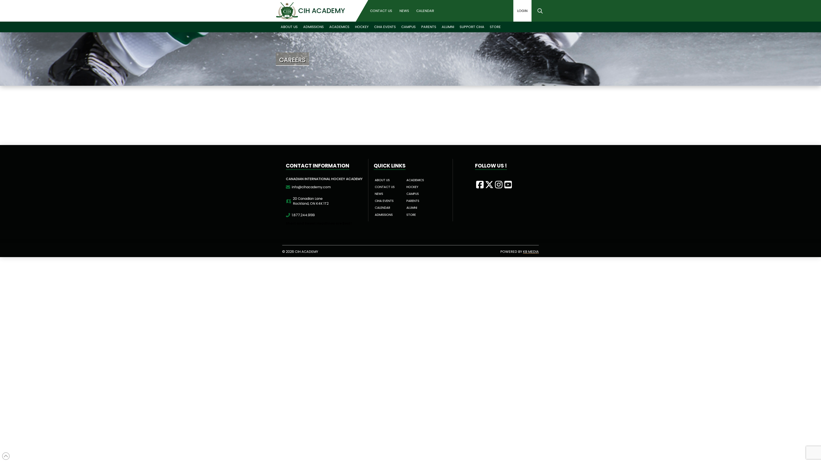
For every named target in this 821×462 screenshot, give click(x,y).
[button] (540, 11)
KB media (531, 251)
